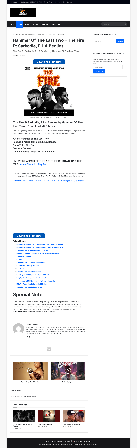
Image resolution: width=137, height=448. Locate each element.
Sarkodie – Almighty (23, 256)
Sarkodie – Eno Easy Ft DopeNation (29, 287)
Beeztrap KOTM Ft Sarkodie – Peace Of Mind (32, 275)
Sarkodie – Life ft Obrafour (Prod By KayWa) (32, 250)
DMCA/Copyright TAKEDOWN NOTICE (30, 2)
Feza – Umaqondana (45, 424)
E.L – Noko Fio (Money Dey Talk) (28, 266)
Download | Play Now (49, 61)
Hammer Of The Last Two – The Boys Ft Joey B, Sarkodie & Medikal (40, 244)
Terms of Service (60, 2)
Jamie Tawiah (32, 324)
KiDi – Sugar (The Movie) (71, 424)
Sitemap (69, 2)
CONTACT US (55, 24)
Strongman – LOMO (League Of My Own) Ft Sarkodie (35, 281)
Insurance (44, 24)
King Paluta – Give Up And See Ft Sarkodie (31, 278)
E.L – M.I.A (20, 269)
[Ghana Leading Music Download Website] (23, 12)
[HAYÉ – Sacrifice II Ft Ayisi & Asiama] (24, 416)
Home (16, 34)
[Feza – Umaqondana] (49, 416)
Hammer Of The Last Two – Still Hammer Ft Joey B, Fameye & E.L (39, 247)
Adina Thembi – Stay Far (33, 164)
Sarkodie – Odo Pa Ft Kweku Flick (28, 272)
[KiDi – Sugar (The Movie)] (74, 416)
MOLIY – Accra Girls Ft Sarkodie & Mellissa (31, 284)
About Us (14, 2)
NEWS (27, 24)
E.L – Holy (19, 259)
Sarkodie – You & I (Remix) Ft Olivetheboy (31, 263)
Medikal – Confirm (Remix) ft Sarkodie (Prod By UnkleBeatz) (38, 253)
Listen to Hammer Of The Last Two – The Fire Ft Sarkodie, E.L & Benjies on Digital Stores (48, 181)
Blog (12, 24)
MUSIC (19, 24)
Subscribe (99, 71)
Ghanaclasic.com (79, 441)
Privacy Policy (48, 2)
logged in (21, 396)
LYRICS (35, 24)
